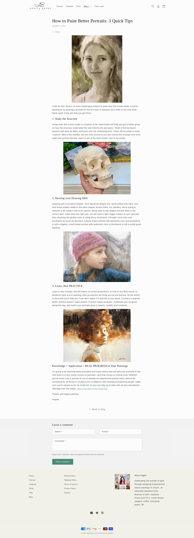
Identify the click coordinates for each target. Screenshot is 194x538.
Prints (31, 488)
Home (31, 476)
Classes (32, 480)
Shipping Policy (70, 480)
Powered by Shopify (106, 533)
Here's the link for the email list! (92, 389)
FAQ (31, 493)
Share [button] (57, 32)
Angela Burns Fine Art (93, 533)
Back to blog (98, 409)
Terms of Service (71, 484)
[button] (87, 6)
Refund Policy (69, 476)
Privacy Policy (70, 488)
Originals (32, 484)
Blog (31, 497)
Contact (67, 493)
